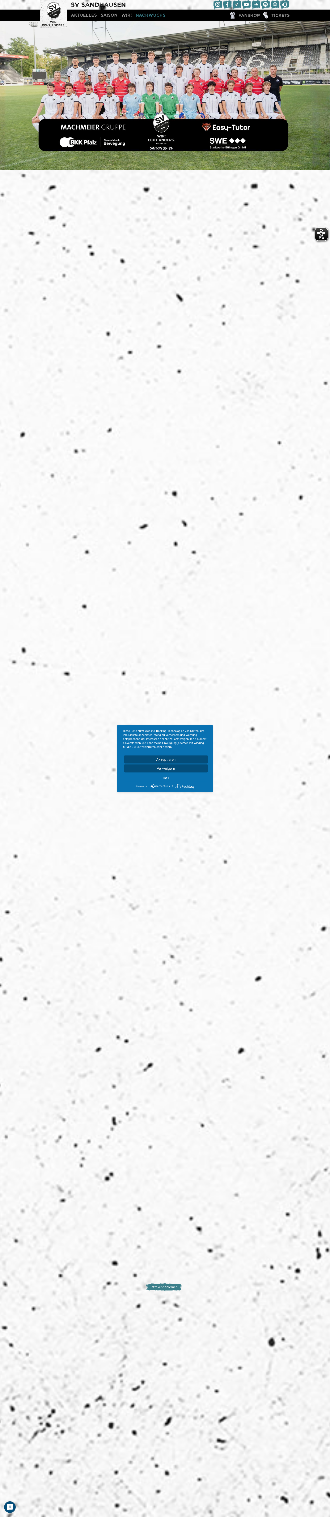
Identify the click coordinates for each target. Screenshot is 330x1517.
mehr (166, 777)
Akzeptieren (166, 759)
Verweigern (166, 768)
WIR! (126, 15)
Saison (109, 15)
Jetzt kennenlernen (164, 1287)
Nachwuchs (150, 15)
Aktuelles (84, 15)
